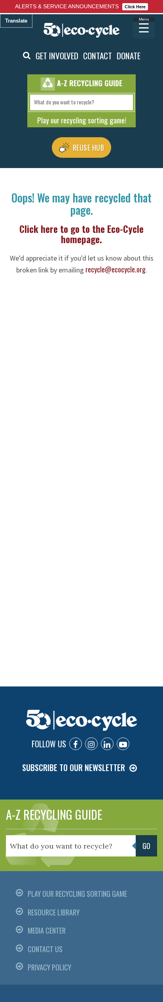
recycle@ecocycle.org (115, 269)
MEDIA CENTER (47, 930)
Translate (16, 21)
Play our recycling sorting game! (81, 119)
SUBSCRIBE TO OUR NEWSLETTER (73, 767)
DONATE (128, 55)
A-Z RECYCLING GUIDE (54, 814)
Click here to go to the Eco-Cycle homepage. (81, 234)
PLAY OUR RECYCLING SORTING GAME (77, 894)
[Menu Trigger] (144, 28)
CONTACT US (45, 949)
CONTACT (97, 55)
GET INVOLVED (57, 55)
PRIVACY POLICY (49, 967)
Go (146, 846)
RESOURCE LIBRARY (54, 912)
